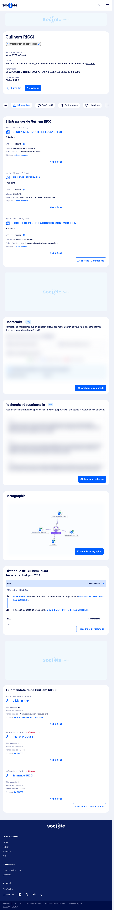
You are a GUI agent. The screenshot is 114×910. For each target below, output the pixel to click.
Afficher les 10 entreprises (90, 260)
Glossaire (7, 875)
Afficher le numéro (21, 155)
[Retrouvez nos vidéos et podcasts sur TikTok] (41, 894)
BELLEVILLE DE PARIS (59, 72)
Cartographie (71, 105)
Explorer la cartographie (89, 551)
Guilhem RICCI (20, 596)
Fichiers (6, 847)
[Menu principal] (107, 5)
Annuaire (7, 851)
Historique (95, 105)
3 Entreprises (23, 105)
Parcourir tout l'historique (91, 629)
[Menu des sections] (5, 105)
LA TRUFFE (18, 753)
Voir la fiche (56, 161)
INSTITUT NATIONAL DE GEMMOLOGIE (29, 717)
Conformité (47, 105)
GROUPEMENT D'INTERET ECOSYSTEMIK (26, 72)
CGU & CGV (18, 904)
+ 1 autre (90, 63)
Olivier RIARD (12, 80)
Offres (5, 842)
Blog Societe (8, 889)
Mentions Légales (75, 904)
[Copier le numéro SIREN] (24, 144)
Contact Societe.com (12, 870)
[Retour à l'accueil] (56, 826)
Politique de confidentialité (55, 904)
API (4, 856)
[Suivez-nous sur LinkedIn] (19, 894)
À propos (6, 904)
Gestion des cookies (33, 904)
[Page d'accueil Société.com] (10, 5)
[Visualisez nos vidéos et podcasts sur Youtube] (34, 894)
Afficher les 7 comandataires (89, 806)
